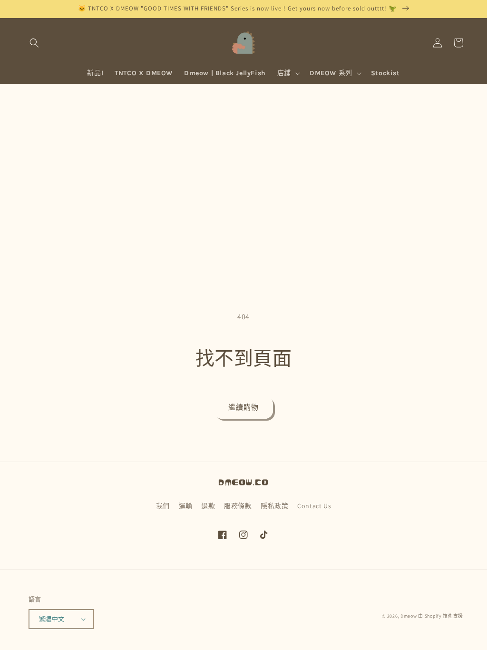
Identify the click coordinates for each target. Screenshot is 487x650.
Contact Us (314, 506)
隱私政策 (274, 506)
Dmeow (408, 616)
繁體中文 (52, 619)
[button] (34, 42)
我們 (163, 506)
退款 (208, 506)
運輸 (186, 506)
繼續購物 (243, 407)
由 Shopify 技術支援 (440, 616)
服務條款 (238, 506)
